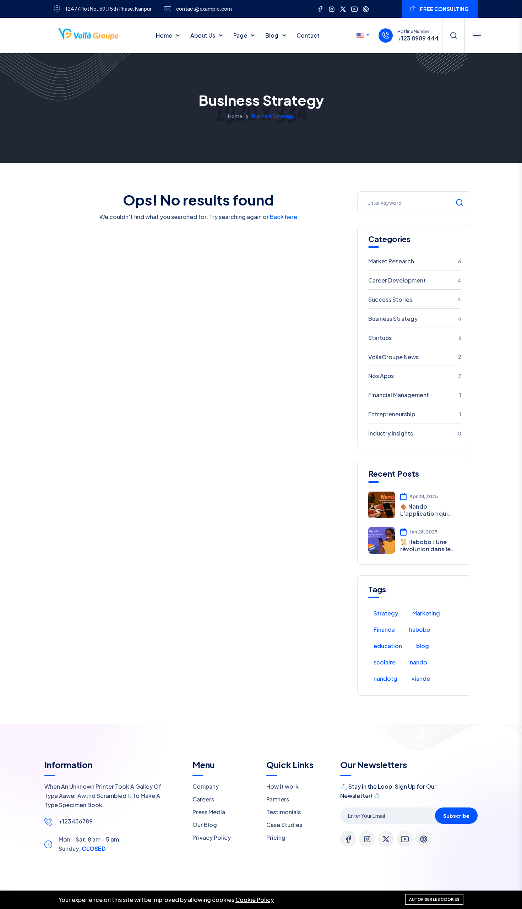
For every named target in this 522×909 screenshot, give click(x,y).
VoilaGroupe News (414, 357)
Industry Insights (414, 433)
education (388, 646)
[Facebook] (320, 8)
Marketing (426, 613)
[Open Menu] (476, 35)
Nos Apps (414, 375)
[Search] (453, 35)
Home (164, 35)
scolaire (385, 662)
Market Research (414, 261)
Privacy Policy (211, 837)
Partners (277, 799)
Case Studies (284, 824)
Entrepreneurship (414, 414)
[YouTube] (354, 8)
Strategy (386, 613)
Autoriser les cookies (434, 899)
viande (421, 678)
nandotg (385, 678)
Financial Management (414, 395)
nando (418, 662)
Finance (384, 629)
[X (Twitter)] (343, 8)
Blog (272, 35)
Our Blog (204, 824)
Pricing (276, 837)
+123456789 (76, 821)
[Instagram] (331, 8)
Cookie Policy (254, 899)
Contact (308, 35)
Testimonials (283, 812)
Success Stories (414, 299)
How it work (282, 786)
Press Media (208, 812)
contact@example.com (204, 9)
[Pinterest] (365, 8)
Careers (203, 799)
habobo (419, 629)
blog (422, 646)
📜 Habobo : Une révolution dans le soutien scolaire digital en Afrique (425, 545)
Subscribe (456, 815)
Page (240, 35)
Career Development (414, 280)
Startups (414, 337)
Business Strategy (414, 318)
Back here (283, 216)
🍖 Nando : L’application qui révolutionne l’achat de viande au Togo (428, 509)
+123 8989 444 (418, 38)
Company (205, 786)
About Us (203, 35)
